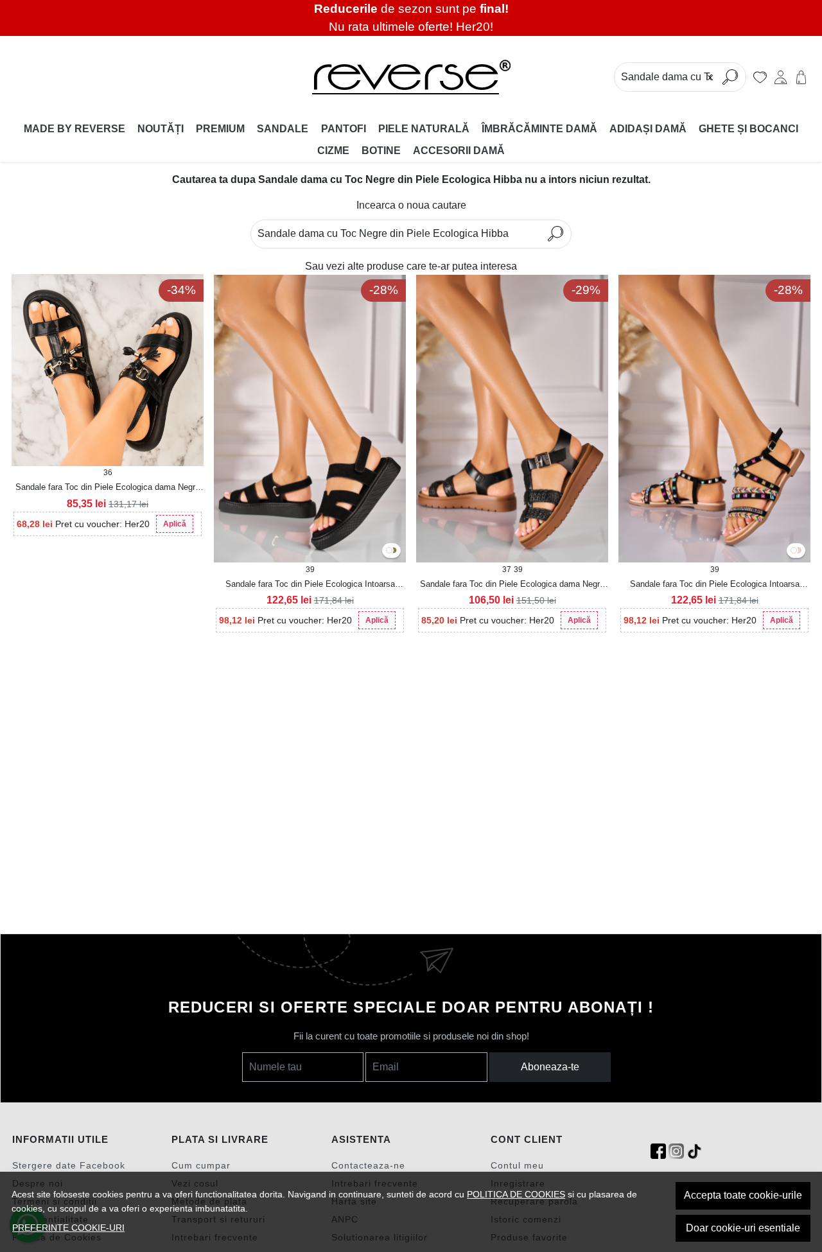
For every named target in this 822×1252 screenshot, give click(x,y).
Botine (381, 150)
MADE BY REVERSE (74, 128)
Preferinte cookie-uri (68, 1227)
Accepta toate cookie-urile (743, 1195)
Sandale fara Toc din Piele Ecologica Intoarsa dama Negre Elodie (310, 585)
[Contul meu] (780, 77)
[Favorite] (760, 77)
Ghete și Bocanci (748, 128)
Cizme (333, 150)
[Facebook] (658, 1151)
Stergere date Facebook (68, 1165)
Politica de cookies (516, 1194)
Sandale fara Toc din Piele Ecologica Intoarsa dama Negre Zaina (715, 585)
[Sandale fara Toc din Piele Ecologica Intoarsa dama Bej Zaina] (798, 551)
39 (310, 569)
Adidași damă (647, 128)
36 (107, 472)
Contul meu (517, 1165)
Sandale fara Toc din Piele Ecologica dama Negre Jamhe (107, 488)
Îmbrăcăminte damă (539, 128)
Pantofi (343, 128)
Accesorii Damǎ (459, 150)
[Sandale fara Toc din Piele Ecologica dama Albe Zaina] (794, 551)
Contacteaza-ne (368, 1165)
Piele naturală (423, 128)
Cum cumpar (201, 1165)
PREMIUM (220, 128)
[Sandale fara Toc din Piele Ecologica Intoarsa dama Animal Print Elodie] (393, 551)
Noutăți (160, 128)
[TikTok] (694, 1151)
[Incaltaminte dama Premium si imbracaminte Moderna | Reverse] (411, 77)
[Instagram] (676, 1151)
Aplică (174, 523)
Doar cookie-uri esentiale (743, 1227)
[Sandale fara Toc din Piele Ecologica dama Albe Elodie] (389, 551)
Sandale (282, 128)
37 (506, 569)
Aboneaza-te (550, 1066)
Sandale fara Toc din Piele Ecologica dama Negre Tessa (512, 585)
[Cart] (801, 77)
